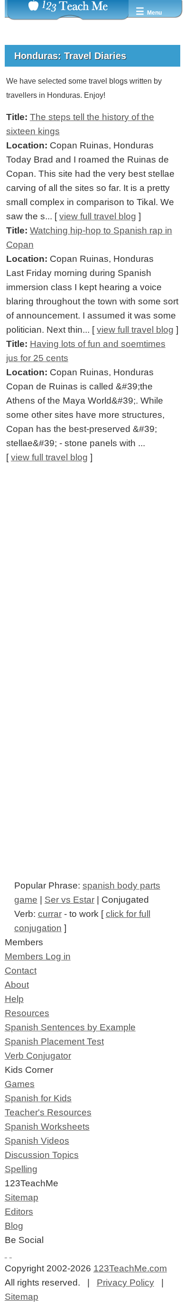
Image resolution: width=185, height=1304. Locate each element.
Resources (27, 1013)
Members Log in (38, 956)
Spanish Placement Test (54, 1041)
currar (50, 914)
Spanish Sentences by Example (70, 1027)
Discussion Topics (42, 1155)
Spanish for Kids (38, 1098)
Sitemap (21, 1197)
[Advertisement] (92, 593)
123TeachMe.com (130, 1268)
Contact (21, 971)
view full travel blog (97, 216)
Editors (19, 1212)
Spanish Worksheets (47, 1126)
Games (20, 1084)
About (17, 985)
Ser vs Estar (69, 900)
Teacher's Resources (48, 1112)
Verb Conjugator (38, 1056)
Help (14, 999)
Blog (14, 1226)
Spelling (21, 1169)
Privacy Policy (125, 1282)
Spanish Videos (37, 1141)
